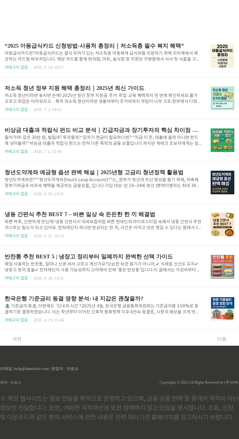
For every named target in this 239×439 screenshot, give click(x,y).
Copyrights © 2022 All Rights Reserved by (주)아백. (199, 382)
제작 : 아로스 (10, 382)
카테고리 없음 (16, 67)
